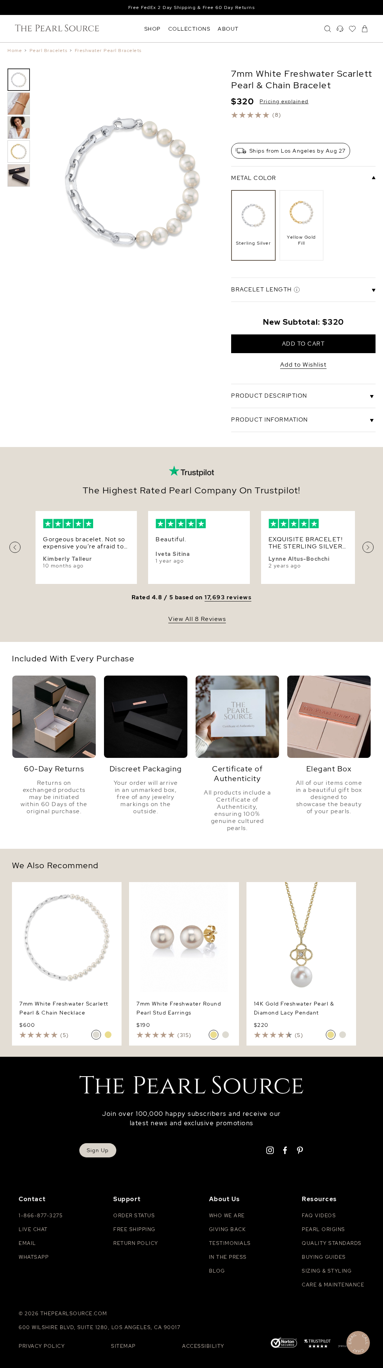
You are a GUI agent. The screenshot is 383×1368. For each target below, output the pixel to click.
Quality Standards (332, 1243)
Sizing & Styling (327, 1271)
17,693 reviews (228, 597)
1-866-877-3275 (40, 1215)
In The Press (228, 1257)
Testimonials (230, 1243)
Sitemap (123, 1346)
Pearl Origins (323, 1229)
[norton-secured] (284, 1343)
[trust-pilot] (317, 1344)
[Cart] (364, 28)
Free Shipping (134, 1229)
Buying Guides (324, 1257)
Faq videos (319, 1215)
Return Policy (135, 1243)
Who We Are (227, 1215)
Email (27, 1243)
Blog (217, 1271)
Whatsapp (34, 1257)
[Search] (327, 28)
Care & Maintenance (333, 1285)
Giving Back (227, 1229)
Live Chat (33, 1229)
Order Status (134, 1215)
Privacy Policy (42, 1346)
